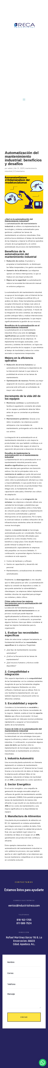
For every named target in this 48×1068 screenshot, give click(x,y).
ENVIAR (24, 1017)
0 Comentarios (19, 171)
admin (10, 168)
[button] (42, 1062)
